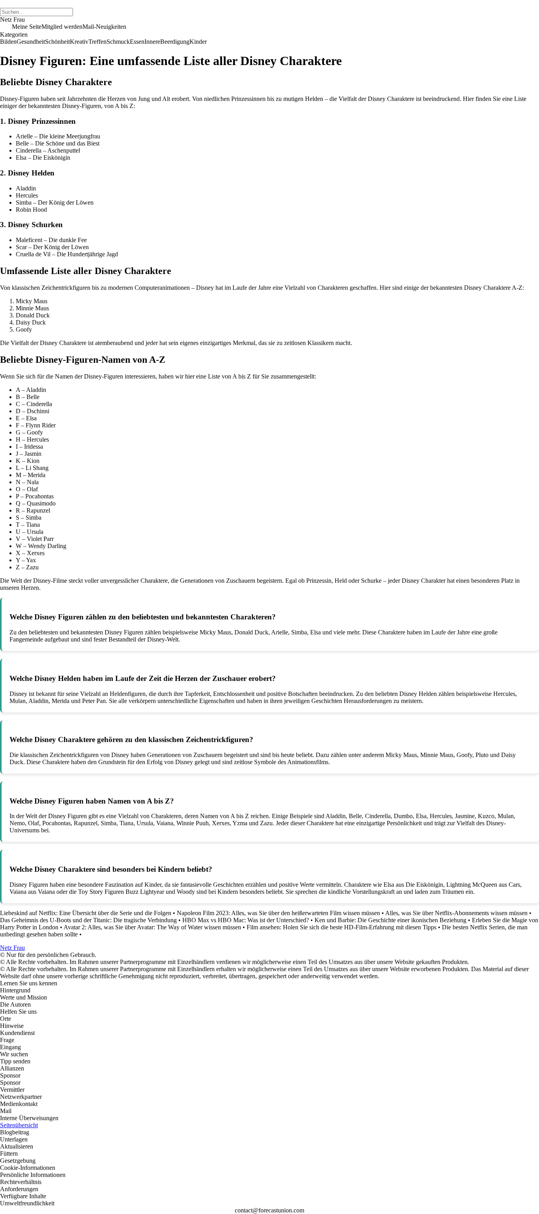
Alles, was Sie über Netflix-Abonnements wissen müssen (456, 913)
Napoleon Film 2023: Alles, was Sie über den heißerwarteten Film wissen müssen (278, 913)
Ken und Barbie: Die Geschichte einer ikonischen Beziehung (390, 920)
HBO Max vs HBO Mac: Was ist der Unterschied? (245, 920)
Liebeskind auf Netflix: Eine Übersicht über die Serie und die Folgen (85, 913)
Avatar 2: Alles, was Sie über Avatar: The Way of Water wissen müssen (152, 927)
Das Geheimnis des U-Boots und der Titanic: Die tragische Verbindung (88, 920)
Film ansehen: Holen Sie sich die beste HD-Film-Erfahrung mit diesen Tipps (341, 927)
